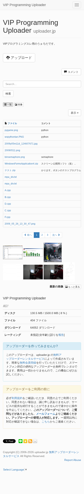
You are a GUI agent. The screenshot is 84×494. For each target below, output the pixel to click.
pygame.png (11, 130)
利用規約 (17, 398)
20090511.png (12, 150)
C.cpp (8, 210)
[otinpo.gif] (12, 271)
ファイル (12, 123)
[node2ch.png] (12, 252)
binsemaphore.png (15, 157)
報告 (61, 334)
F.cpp (7, 217)
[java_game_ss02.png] (33, 252)
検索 (8, 93)
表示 (74, 112)
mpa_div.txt (11, 177)
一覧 (9, 104)
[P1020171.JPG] (33, 271)
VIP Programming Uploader (24, 5)
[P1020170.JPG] (53, 271)
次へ (55, 235)
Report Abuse (72, 459)
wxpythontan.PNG (14, 136)
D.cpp (8, 203)
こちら (46, 421)
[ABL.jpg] (69, 271)
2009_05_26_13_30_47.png (20, 223)
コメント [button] (73, 71)
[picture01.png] (53, 252)
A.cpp (8, 190)
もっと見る (74, 286)
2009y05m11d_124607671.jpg (21, 143)
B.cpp (8, 197)
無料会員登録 (28, 362)
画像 (19, 104)
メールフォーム (45, 413)
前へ (29, 235)
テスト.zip (10, 170)
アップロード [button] (21, 58)
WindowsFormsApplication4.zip (21, 163)
